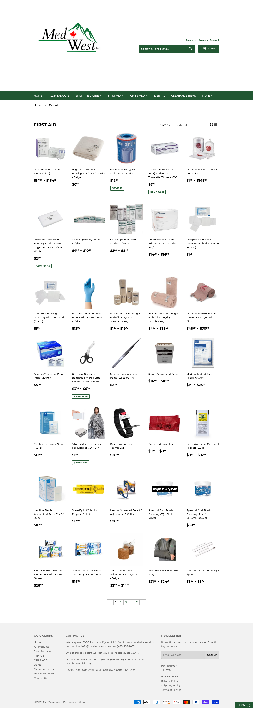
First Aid (115, 95)
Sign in (190, 40)
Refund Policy (169, 680)
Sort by (165, 125)
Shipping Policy (170, 685)
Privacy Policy (169, 676)
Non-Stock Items (44, 673)
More (206, 95)
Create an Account (209, 40)
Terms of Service (171, 689)
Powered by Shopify (75, 701)
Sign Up (212, 654)
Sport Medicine (87, 95)
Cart (211, 48)
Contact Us (40, 677)
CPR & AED (138, 95)
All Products (59, 95)
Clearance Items (183, 95)
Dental (159, 95)
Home (38, 95)
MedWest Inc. (51, 701)
